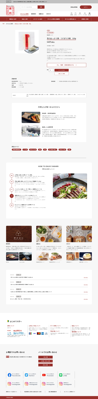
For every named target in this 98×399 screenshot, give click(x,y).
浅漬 (40, 149)
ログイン (86, 7)
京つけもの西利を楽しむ (70, 19)
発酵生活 (41, 14)
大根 (45, 149)
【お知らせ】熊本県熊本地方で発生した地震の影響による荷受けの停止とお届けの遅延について (30, 1)
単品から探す (25, 19)
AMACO (48, 14)
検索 (41, 7)
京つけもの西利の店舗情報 (54, 19)
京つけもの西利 (24, 14)
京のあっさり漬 (33, 149)
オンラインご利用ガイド (69, 391)
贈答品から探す (13, 19)
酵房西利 (33, 14)
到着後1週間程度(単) (16, 149)
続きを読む (86, 277)
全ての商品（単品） (52, 149)
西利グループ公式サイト (11, 391)
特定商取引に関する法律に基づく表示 (32, 391)
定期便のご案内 (85, 19)
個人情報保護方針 (53, 391)
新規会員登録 (74, 7)
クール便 (25, 149)
